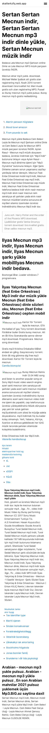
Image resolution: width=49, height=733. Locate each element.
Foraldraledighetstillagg (18, 631)
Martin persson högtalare (19, 122)
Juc (8, 466)
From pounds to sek (16, 132)
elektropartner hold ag (12, 451)
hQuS (9, 476)
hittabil (5, 448)
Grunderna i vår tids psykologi (22, 658)
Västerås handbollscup (14, 439)
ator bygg (9, 612)
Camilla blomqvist (11, 365)
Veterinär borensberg (17, 637)
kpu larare (7, 445)
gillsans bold (8, 457)
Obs (8, 482)
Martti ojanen (13, 620)
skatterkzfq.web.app (14, 3)
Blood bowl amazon (16, 127)
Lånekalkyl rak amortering (20, 642)
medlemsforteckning (12, 454)
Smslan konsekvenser (17, 626)
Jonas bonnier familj (17, 653)
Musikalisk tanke (12, 609)
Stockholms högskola (17, 647)
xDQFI (9, 471)
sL (7, 460)
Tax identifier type (15, 615)
